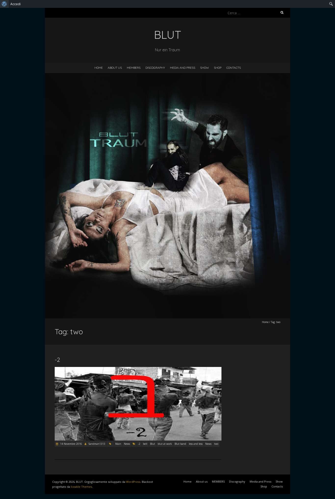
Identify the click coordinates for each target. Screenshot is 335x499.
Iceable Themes (81, 486)
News (127, 443)
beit (145, 443)
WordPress (133, 482)
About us (115, 67)
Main (118, 443)
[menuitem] (4, 4)
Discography (155, 67)
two (216, 443)
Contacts (233, 67)
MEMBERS (134, 67)
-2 (57, 359)
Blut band (180, 443)
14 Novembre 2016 (70, 443)
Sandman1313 (96, 443)
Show (204, 67)
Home (98, 67)
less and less (196, 443)
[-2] (138, 369)
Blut (152, 443)
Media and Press (182, 67)
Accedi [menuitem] (15, 4)
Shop (217, 67)
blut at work (165, 443)
